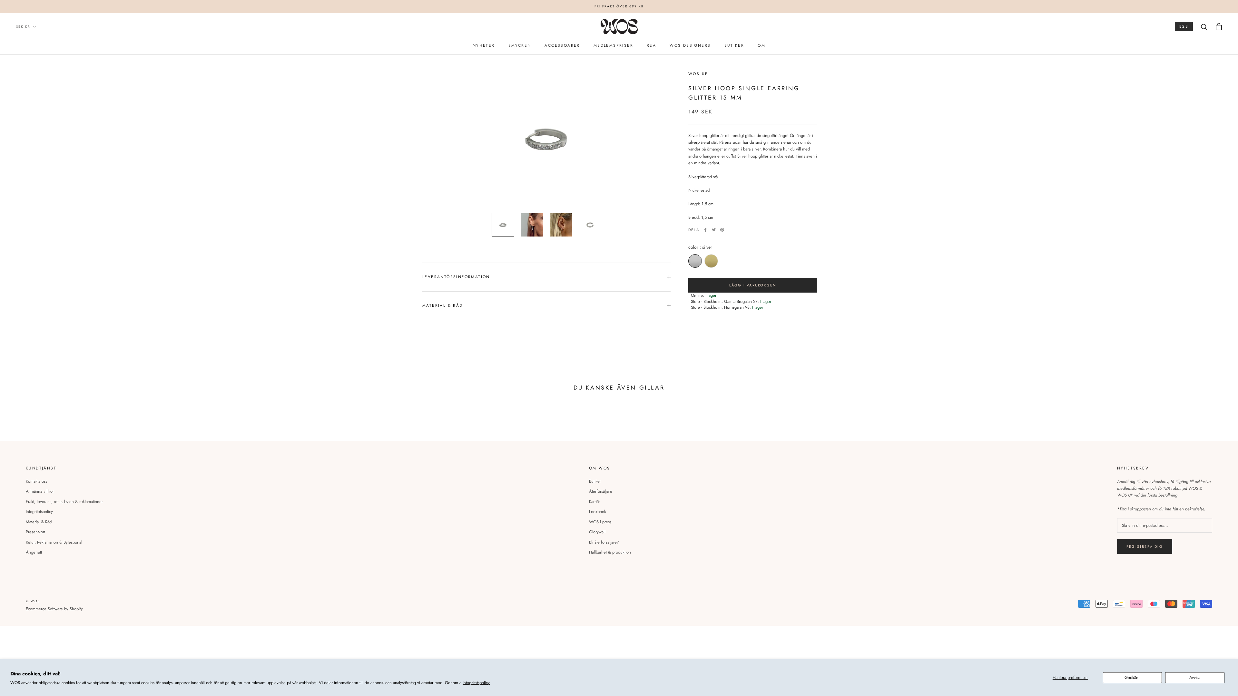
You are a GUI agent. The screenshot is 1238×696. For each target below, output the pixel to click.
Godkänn (1133, 677)
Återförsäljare (600, 491)
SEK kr (23, 26)
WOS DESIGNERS (690, 45)
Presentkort (35, 532)
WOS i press (600, 522)
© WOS (33, 601)
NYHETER (484, 45)
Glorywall (597, 532)
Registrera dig (1144, 546)
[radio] (695, 261)
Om (761, 45)
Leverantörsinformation (456, 277)
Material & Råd (39, 522)
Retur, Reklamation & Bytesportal (54, 542)
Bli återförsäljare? (604, 542)
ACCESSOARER (562, 45)
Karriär (594, 501)
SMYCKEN (519, 45)
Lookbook (597, 511)
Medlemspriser (613, 45)
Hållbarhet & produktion (610, 552)
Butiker (595, 481)
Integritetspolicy (476, 683)
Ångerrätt (34, 552)
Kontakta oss (36, 481)
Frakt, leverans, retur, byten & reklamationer (64, 501)
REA (651, 45)
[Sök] (1204, 26)
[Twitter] (714, 230)
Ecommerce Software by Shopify (54, 609)
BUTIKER (734, 45)
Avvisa (1194, 677)
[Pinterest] (722, 230)
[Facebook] (705, 230)
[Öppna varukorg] (1219, 26)
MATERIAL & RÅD (442, 305)
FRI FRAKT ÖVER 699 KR (619, 6)
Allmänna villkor (40, 491)
